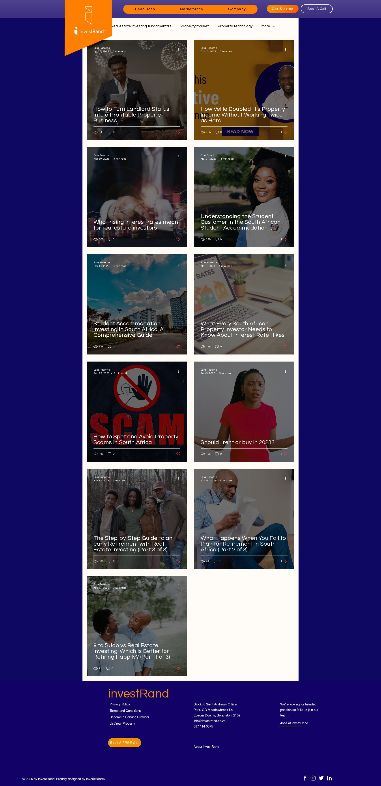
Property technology (235, 26)
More (265, 26)
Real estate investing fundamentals (141, 26)
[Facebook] (305, 778)
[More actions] (179, 49)
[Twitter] (321, 778)
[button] (145, 9)
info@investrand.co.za (210, 721)
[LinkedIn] (329, 778)
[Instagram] (313, 778)
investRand (138, 694)
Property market (194, 26)
